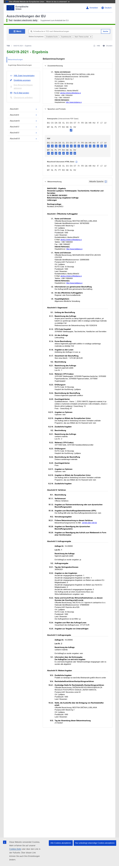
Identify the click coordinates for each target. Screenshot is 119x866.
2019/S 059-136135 (89, 523)
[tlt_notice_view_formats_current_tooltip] (106, 181)
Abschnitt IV (15, 121)
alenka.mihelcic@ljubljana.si (70, 93)
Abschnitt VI (15, 139)
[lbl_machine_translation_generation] (76, 162)
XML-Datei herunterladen (24, 76)
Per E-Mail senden (21, 93)
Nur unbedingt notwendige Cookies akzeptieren (95, 843)
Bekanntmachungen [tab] (15, 59)
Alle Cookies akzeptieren (60, 843)
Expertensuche (66, 37)
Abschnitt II (14, 115)
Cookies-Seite (15, 849)
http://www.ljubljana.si (74, 102)
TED (8, 46)
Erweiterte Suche (52, 37)
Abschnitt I (14, 109)
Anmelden (93, 8)
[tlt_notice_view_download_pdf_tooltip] (48, 145)
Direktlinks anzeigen (22, 80)
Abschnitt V (14, 127)
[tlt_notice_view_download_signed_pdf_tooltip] (71, 130)
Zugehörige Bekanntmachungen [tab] (20, 65)
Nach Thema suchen (82, 37)
